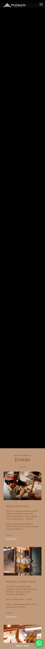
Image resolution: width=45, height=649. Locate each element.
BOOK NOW (12, 539)
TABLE (22, 646)
